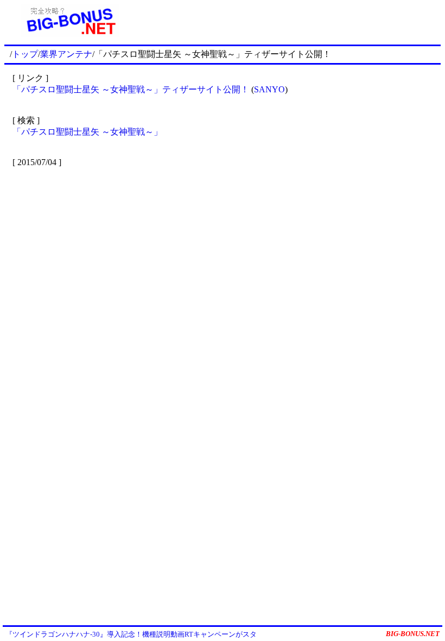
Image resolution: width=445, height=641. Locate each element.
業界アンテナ (66, 54)
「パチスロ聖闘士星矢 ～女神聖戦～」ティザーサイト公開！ (130, 89)
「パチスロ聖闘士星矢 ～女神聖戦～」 (87, 131)
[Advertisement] (288, 20)
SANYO (269, 89)
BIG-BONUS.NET (413, 634)
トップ (25, 54)
